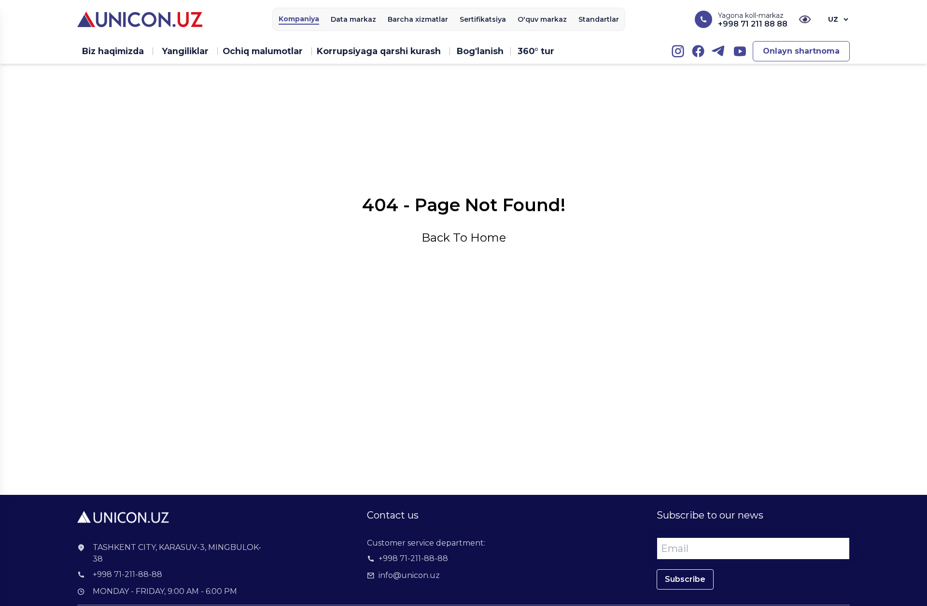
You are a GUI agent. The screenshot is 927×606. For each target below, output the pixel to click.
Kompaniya (299, 18)
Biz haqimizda (113, 51)
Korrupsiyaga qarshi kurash (379, 51)
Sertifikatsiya (483, 19)
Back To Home (463, 238)
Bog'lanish (480, 51)
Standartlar (598, 19)
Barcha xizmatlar (418, 19)
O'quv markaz (542, 19)
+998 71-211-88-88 (127, 574)
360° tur (536, 51)
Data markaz (353, 19)
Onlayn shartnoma (801, 51)
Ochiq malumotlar (263, 51)
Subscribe (685, 579)
